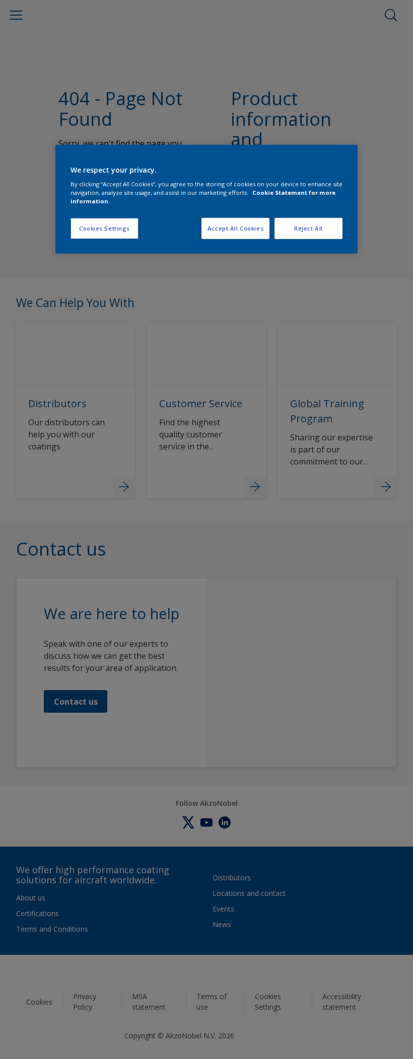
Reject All (308, 228)
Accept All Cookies (235, 228)
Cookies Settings (104, 228)
